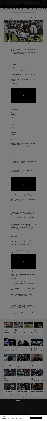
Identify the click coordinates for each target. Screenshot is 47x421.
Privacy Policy (19, 416)
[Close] (46, 418)
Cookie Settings (15, 420)
